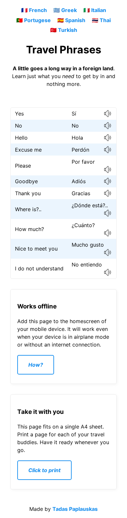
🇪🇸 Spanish (71, 20)
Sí (74, 113)
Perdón (80, 149)
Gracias (81, 193)
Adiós (79, 181)
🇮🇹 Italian (94, 10)
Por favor (83, 161)
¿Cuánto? (83, 225)
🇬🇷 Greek (65, 10)
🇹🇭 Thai (101, 20)
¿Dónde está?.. (90, 205)
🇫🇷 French (34, 10)
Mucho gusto (88, 244)
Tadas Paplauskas (75, 509)
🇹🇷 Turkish (63, 30)
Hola (77, 137)
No (75, 125)
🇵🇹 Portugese (33, 20)
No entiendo (87, 264)
